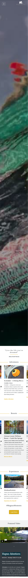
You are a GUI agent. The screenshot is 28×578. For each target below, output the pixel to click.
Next (27, 386)
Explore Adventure (9, 399)
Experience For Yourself (10, 500)
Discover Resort (8, 456)
